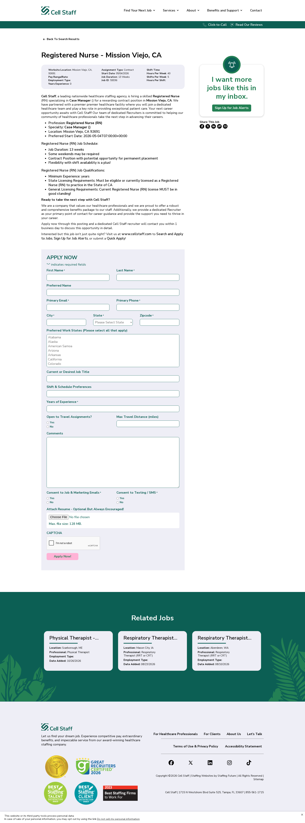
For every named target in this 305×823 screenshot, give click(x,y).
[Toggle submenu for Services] (178, 10)
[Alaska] (113, 342)
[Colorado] (113, 364)
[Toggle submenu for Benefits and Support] (241, 10)
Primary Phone (128, 301)
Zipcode (147, 316)
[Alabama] (113, 337)
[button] (61, 39)
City (50, 316)
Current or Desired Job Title (68, 372)
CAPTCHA (54, 533)
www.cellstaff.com (136, 234)
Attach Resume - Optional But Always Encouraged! (85, 509)
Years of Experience (62, 402)
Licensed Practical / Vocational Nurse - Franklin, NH (224, 638)
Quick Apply (116, 238)
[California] (113, 359)
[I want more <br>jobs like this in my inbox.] (232, 64)
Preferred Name (59, 286)
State (98, 316)
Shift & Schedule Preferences (69, 387)
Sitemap (258, 779)
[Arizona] (113, 350)
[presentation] (73, 543)
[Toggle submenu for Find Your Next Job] (154, 10)
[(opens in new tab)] (96, 766)
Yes (52, 422)
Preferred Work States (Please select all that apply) (87, 330)
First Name (56, 270)
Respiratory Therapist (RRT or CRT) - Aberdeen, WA (153, 638)
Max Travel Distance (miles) (137, 417)
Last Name (125, 270)
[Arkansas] (113, 355)
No (51, 426)
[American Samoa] (113, 346)
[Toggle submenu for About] (198, 10)
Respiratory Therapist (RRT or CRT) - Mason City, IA (79, 638)
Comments (55, 433)
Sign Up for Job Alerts (71, 238)
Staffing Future (227, 776)
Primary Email (58, 301)
